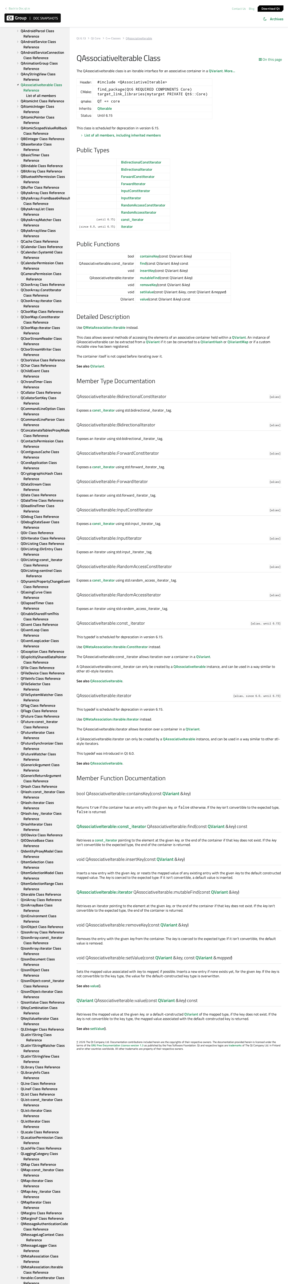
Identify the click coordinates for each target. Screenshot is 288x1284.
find (143, 263)
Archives (277, 19)
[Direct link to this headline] (111, 150)
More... (229, 71)
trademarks (235, 1045)
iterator (127, 226)
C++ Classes (113, 38)
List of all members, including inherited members (122, 135)
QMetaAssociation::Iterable (104, 327)
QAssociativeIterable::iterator (104, 891)
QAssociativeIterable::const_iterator (111, 826)
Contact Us (239, 8)
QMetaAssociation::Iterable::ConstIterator (115, 646)
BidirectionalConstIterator (141, 162)
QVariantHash (211, 341)
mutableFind (150, 277)
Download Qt (270, 8)
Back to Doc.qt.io (19, 8)
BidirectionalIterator (136, 169)
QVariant (216, 71)
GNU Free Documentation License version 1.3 (117, 1045)
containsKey (149, 256)
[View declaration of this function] (193, 794)
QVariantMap (237, 341)
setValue (147, 292)
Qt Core (96, 38)
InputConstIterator (135, 190)
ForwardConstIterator (138, 176)
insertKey (147, 270)
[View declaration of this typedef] (169, 396)
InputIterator (131, 198)
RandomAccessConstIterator (143, 205)
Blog (251, 8)
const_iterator (132, 219)
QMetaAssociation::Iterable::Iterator (111, 719)
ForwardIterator (133, 183)
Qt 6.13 (81, 38)
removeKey (148, 284)
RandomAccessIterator (138, 212)
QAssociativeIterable (189, 666)
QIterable (104, 108)
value (144, 299)
